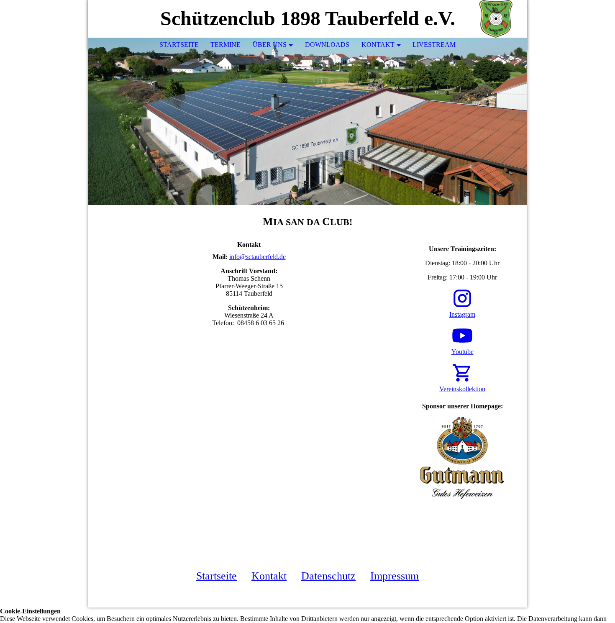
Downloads (327, 44)
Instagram (462, 314)
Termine (225, 44)
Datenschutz (328, 576)
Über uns (270, 44)
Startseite (179, 44)
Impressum (394, 576)
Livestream (434, 44)
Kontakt (378, 44)
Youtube (462, 351)
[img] (495, 19)
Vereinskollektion (462, 388)
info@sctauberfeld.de (257, 256)
